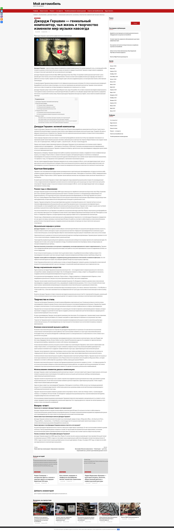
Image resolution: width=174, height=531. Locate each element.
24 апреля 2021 (44, 483)
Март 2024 (112, 92)
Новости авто (44, 11)
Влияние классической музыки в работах (49, 112)
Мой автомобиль (47, 4)
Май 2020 (112, 108)
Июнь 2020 (113, 105)
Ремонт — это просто (56, 11)
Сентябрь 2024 (114, 76)
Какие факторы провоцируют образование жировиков (49, 448)
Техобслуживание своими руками (75, 11)
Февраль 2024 (113, 95)
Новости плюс (113, 128)
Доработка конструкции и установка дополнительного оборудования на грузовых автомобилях (124, 34)
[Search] (140, 11)
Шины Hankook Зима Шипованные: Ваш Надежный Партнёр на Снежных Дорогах (123, 51)
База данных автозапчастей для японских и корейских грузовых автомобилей (124, 45)
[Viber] (1, 16)
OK (118, 529)
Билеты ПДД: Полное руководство (119, 56)
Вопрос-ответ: (40, 116)
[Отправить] (1, 22)
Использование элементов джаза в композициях (51, 114)
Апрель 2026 (113, 71)
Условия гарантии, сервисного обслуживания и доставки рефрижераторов (124, 39)
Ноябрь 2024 (113, 73)
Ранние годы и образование (45, 105)
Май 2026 (112, 68)
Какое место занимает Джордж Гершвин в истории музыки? (55, 117)
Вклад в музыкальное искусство (47, 108)
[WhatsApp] (1, 8)
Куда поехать (109, 11)
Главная (35, 11)
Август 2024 (113, 79)
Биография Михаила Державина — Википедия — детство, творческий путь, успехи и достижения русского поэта (91, 448)
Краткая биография (41, 103)
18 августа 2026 (44, 523)
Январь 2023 (113, 100)
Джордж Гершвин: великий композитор (47, 101)
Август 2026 (113, 66)
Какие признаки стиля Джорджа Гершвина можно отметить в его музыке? (59, 120)
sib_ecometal (37, 31)
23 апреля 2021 (44, 31)
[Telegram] (1, 11)
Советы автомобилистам (95, 11)
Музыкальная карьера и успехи (46, 107)
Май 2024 (112, 87)
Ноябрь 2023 (113, 97)
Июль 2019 (113, 111)
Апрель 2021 (113, 103)
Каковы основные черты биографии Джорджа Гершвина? (55, 122)
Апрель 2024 (113, 89)
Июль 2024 (113, 81)
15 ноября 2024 (109, 521)
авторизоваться (62, 493)
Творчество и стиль (41, 110)
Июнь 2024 (113, 84)
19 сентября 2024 (131, 518)
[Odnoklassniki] (1, 19)
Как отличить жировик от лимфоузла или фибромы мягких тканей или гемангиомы (70, 477)
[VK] (1, 13)
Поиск (111, 18)
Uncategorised (37, 18)
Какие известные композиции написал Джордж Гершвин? (55, 119)
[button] (75, 99)
